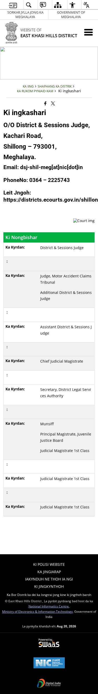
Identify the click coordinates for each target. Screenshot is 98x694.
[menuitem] (12, 5)
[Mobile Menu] (88, 32)
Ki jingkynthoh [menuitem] (49, 586)
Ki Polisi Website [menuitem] (49, 564)
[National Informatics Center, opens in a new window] (49, 663)
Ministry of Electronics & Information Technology (37, 611)
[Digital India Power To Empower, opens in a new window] (49, 684)
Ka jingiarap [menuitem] (49, 571)
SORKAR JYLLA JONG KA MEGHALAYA (25, 14)
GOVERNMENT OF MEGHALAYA (71, 14)
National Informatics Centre (48, 606)
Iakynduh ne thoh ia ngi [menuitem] (49, 579)
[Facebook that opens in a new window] (45, 103)
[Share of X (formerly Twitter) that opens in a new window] (53, 103)
